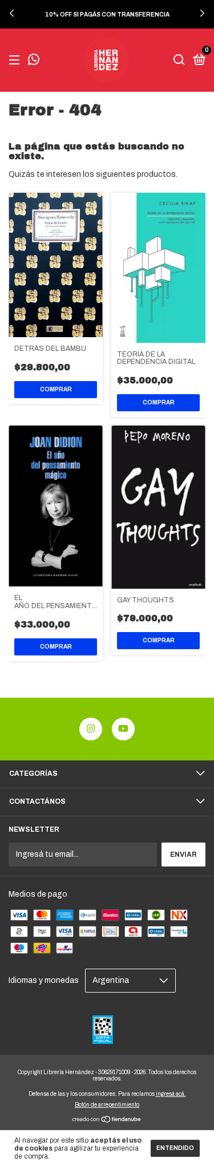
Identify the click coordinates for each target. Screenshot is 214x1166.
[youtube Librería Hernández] (123, 729)
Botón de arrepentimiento (107, 1105)
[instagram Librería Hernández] (90, 729)
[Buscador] (179, 60)
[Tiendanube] (107, 1120)
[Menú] (16, 60)
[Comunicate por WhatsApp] (33, 61)
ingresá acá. (171, 1094)
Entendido (175, 1148)
